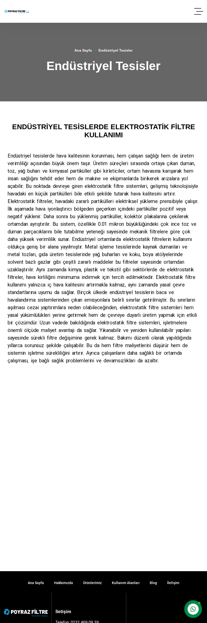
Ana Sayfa (83, 50)
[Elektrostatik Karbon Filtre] (17, 11)
